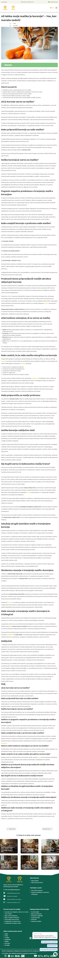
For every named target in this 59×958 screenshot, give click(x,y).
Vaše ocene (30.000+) (37, 882)
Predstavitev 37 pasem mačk (13, 923)
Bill (11, 626)
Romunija (7, 943)
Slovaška (7, 945)
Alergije (3, 361)
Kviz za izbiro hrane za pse (12, 919)
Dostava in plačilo (36, 921)
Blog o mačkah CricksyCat (12, 917)
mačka (14, 23)
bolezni (46, 303)
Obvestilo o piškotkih (37, 915)
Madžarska (8, 939)
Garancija (34, 919)
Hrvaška (7, 937)
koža (39, 757)
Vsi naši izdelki (35, 912)
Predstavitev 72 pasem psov (12, 921)
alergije (22, 363)
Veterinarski (35, 378)
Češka (6, 934)
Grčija (6, 936)
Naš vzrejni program (37, 890)
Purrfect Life (10, 635)
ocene (28, 492)
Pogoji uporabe (35, 917)
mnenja (10, 602)
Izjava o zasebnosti (36, 914)
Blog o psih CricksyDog (11, 915)
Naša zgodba (34, 880)
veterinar (4, 743)
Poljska (6, 941)
